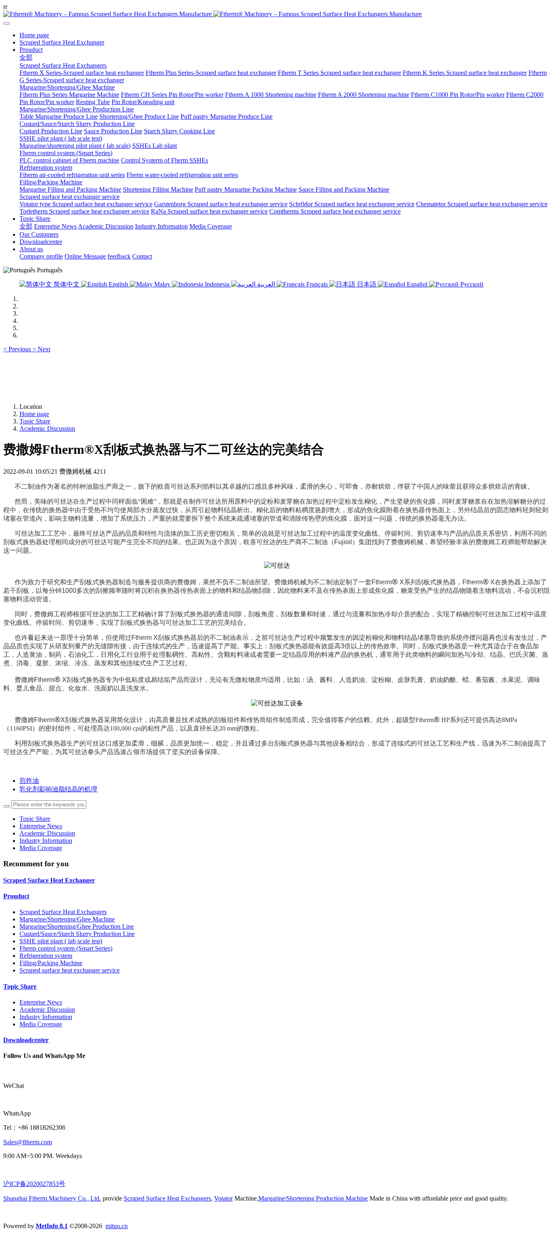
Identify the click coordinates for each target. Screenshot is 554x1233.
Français (317, 284)
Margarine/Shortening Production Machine (313, 1198)
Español (417, 284)
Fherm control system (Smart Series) (65, 948)
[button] (17, 349)
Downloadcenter (26, 1039)
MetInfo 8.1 (52, 1225)
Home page (34, 35)
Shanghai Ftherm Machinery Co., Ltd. (52, 1198)
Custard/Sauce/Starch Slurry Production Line (77, 933)
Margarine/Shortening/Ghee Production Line (76, 926)
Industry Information (45, 840)
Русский (471, 284)
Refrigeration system (45, 955)
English (118, 284)
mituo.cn (116, 1225)
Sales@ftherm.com (27, 1142)
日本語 (366, 284)
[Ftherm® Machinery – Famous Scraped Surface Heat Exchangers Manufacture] (277, 14)
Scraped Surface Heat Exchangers (63, 911)
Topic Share (34, 421)
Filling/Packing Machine (50, 962)
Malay (162, 284)
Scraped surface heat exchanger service (69, 970)
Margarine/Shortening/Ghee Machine (67, 919)
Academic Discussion (47, 428)
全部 (25, 57)
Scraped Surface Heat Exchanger (49, 880)
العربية (266, 284)
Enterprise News (40, 826)
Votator (223, 1198)
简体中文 (66, 284)
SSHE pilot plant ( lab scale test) (60, 941)
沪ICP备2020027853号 (34, 1183)
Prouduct (16, 896)
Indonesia (217, 284)
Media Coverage (40, 847)
